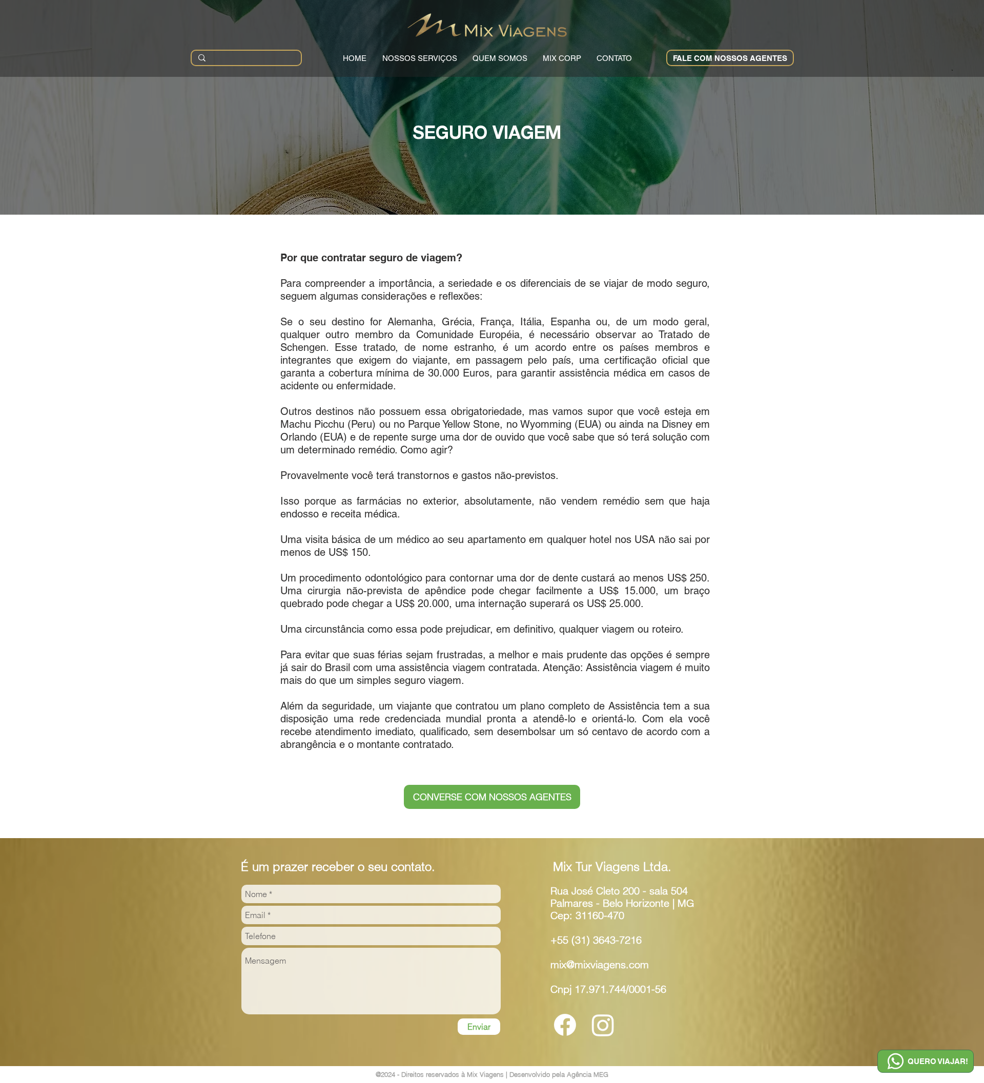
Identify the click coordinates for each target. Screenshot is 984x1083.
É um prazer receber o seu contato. (338, 866)
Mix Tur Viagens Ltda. (612, 866)
